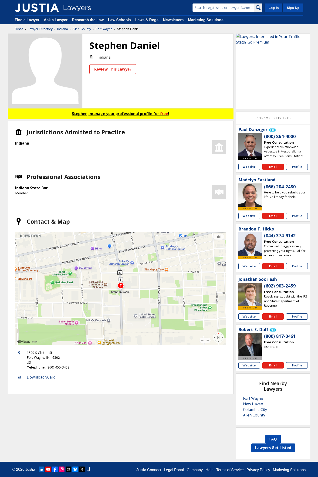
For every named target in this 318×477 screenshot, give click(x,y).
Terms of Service (230, 470)
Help (209, 470)
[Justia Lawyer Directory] (37, 7)
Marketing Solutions (205, 20)
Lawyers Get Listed (273, 447)
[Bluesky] (75, 469)
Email (273, 167)
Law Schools (119, 20)
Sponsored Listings (273, 118)
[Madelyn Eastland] (250, 195)
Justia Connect (148, 470)
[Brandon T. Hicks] (250, 244)
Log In (274, 8)
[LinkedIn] (41, 469)
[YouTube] (48, 469)
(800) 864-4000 (280, 136)
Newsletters (173, 20)
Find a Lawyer (27, 20)
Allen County (81, 29)
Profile (297, 167)
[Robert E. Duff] (250, 344)
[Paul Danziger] (250, 144)
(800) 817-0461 (280, 336)
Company (195, 470)
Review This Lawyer (112, 69)
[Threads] (68, 469)
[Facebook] (55, 469)
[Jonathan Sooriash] (250, 294)
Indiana (62, 29)
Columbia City (255, 409)
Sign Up (293, 8)
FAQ (273, 439)
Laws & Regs (147, 20)
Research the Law (88, 20)
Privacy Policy (258, 470)
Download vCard (41, 377)
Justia (19, 29)
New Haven (253, 403)
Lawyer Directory (40, 29)
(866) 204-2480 (280, 187)
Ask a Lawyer (56, 20)
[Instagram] (61, 469)
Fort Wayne (103, 29)
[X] (82, 469)
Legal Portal (174, 470)
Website (249, 167)
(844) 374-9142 (280, 236)
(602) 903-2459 (280, 286)
